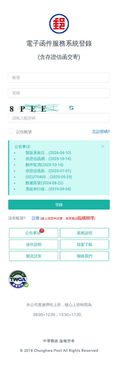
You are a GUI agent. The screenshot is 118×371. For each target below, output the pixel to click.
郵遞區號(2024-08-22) (44, 183)
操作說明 (33, 244)
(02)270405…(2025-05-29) (49, 177)
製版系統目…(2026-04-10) (48, 152)
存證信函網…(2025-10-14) (48, 158)
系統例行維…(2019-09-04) (48, 189)
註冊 (36, 218)
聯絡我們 (84, 256)
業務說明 (84, 233)
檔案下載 (84, 244)
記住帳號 (24, 132)
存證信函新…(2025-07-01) (48, 171)
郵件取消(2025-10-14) (44, 165)
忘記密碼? (101, 131)
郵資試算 (33, 256)
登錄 (59, 204)
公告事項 (34, 232)
